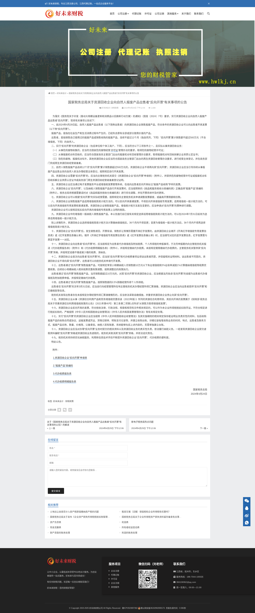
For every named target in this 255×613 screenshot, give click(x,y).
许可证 (148, 13)
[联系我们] (246, 508)
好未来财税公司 (96, 608)
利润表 (125, 522)
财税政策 (114, 108)
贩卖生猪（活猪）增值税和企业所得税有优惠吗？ (146, 511)
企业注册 (115, 571)
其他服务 (172, 13)
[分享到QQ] (59, 410)
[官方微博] (246, 515)
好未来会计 (62, 93)
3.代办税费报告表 (62, 373)
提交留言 (56, 491)
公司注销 (159, 13)
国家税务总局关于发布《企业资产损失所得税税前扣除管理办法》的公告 (85, 517)
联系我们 (198, 13)
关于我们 (186, 13)
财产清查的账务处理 (60, 532)
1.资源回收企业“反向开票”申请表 (70, 358)
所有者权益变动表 (130, 527)
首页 (112, 13)
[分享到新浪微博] (70, 410)
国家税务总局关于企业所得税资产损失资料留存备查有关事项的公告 (155, 517)
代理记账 (136, 13)
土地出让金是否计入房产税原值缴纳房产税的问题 (74, 511)
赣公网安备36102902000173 (153, 608)
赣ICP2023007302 (130, 608)
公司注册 (122, 13)
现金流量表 (55, 527)
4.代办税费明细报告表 (64, 381)
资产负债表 (55, 522)
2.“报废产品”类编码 (63, 365)
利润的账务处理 (129, 532)
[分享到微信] (65, 410)
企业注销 (115, 583)
